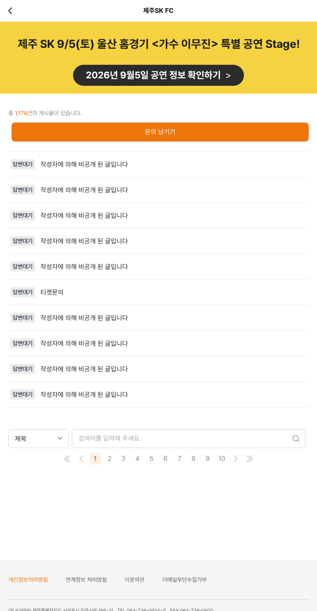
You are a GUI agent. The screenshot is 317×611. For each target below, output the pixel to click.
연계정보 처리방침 (86, 580)
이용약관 (134, 580)
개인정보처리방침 (28, 580)
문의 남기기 (160, 132)
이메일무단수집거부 (184, 580)
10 (221, 458)
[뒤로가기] (11, 10)
